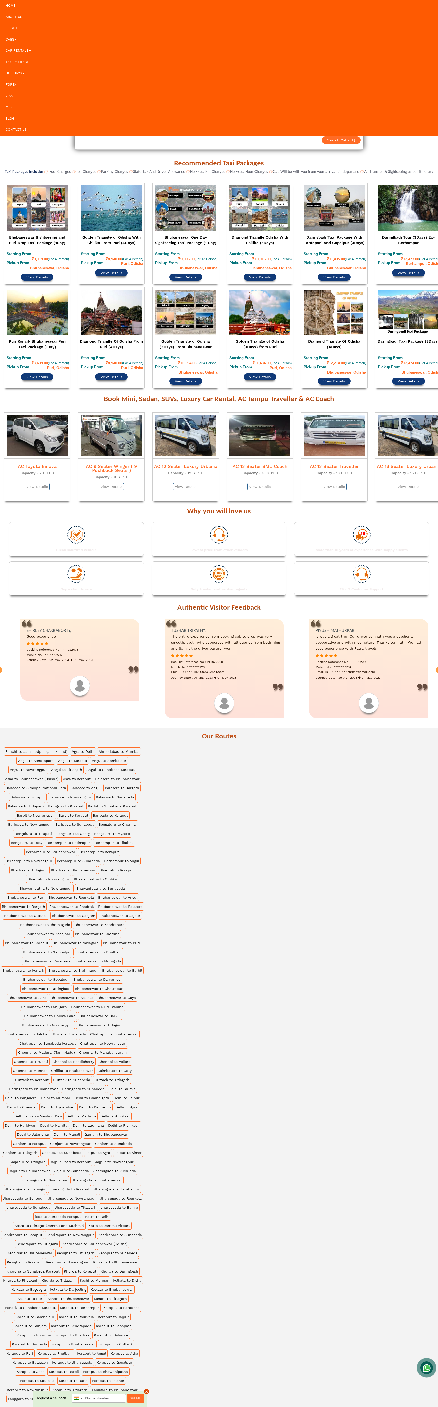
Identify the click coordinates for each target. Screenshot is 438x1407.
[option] (37, 273)
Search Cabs (402, 140)
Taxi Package (17, 62)
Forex (11, 84)
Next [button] (433, 274)
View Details (37, 263)
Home (10, 5)
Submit (136, 1398)
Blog (10, 118)
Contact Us (16, 129)
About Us (14, 17)
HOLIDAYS (14, 73)
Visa (9, 96)
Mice (10, 107)
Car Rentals (17, 50)
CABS (10, 39)
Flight (11, 28)
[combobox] (78, 1398)
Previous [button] (4, 274)
